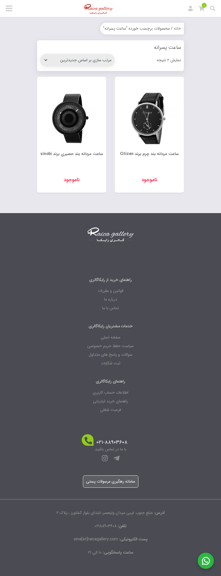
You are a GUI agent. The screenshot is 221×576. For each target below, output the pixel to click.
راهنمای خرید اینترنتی (110, 401)
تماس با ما (110, 308)
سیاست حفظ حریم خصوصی (110, 346)
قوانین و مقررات (110, 291)
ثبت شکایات (110, 363)
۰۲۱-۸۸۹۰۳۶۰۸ (111, 442)
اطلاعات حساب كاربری (110, 392)
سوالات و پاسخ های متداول (110, 354)
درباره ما (110, 299)
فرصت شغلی (110, 410)
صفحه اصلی (111, 337)
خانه (177, 28)
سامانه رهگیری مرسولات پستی (110, 481)
